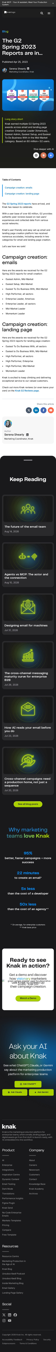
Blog (5, 31)
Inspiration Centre (11, 1174)
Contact (33, 1179)
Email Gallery (8, 1288)
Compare (6, 1230)
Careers (33, 1165)
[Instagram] (4, 1320)
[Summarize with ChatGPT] (36, 155)
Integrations (8, 1170)
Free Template (9, 1234)
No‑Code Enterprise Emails (11, 1214)
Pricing (5, 1225)
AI (3, 1160)
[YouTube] (9, 1320)
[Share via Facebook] (43, 410)
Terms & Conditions (28, 1343)
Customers (34, 1174)
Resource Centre (10, 1256)
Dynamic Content (10, 1179)
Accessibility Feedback (12, 1339)
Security (47, 1339)
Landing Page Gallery (12, 1292)
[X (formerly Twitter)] (4, 1315)
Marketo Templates (11, 1220)
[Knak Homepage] (11, 13)
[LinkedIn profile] (28, 68)
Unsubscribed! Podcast (13, 1273)
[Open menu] (49, 13)
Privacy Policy (33, 1339)
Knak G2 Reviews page (27, 390)
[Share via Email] (51, 410)
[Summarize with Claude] (43, 155)
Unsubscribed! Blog (11, 1278)
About (32, 1160)
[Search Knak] (42, 13)
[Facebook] (15, 1315)
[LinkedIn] (9, 1315)
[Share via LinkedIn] (36, 410)
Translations (8, 1193)
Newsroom (34, 1170)
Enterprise (7, 1165)
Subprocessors (8, 1343)
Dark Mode (7, 1189)
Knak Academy (36, 1189)
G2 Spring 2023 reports (19, 203)
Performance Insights (12, 1198)
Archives (33, 1193)
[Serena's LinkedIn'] (27, 434)
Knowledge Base (37, 1184)
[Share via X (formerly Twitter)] (29, 410)
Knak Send (7, 1207)
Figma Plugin (8, 1203)
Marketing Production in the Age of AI (14, 1263)
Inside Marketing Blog (12, 1283)
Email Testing (8, 1184)
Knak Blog (7, 1269)
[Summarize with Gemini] (51, 155)
